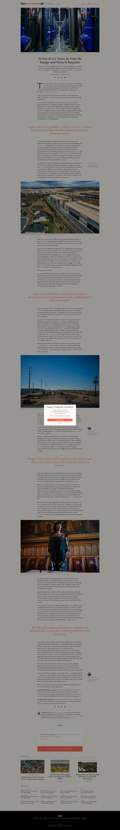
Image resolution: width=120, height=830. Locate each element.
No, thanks (60, 422)
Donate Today (60, 420)
